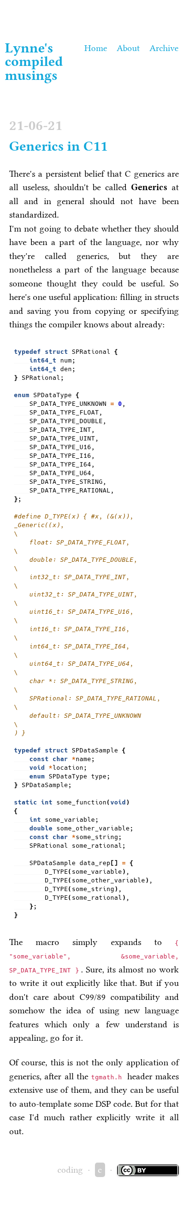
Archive (163, 48)
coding (70, 1170)
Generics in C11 (58, 146)
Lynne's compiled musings (34, 61)
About (128, 48)
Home (95, 48)
